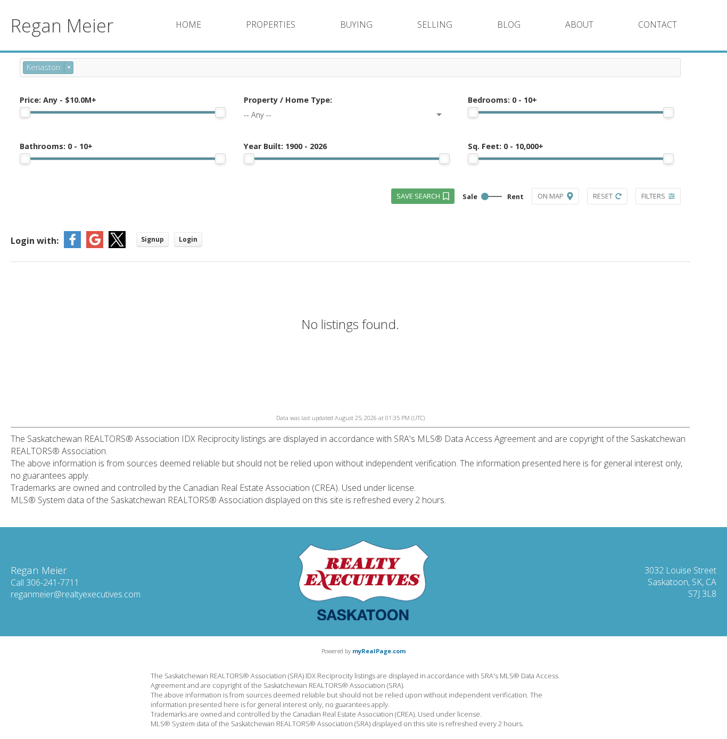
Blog (509, 24)
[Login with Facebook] (72, 245)
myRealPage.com (379, 651)
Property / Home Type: (288, 100)
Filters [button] (653, 196)
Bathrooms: (56, 146)
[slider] (25, 112)
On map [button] (551, 196)
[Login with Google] (94, 245)
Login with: (35, 241)
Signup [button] (152, 239)
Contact (657, 24)
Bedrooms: (502, 100)
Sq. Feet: (505, 146)
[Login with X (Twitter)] (117, 245)
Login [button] (188, 239)
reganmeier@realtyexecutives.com (76, 594)
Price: (58, 100)
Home (188, 24)
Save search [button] (418, 196)
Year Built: (285, 146)
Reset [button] (603, 196)
